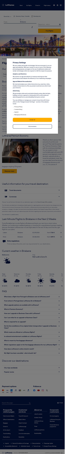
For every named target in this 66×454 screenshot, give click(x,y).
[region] (32, 96)
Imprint (16, 112)
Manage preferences (20, 114)
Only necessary (32, 126)
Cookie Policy (18, 109)
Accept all (32, 119)
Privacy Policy (18, 106)
